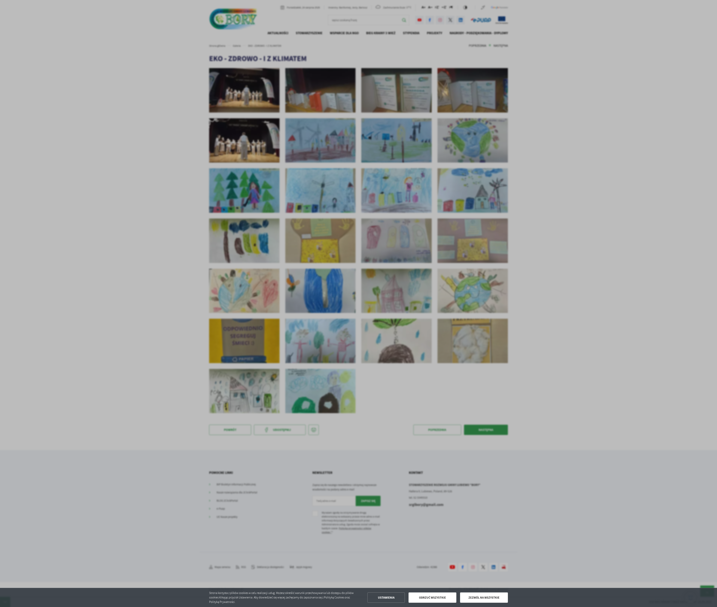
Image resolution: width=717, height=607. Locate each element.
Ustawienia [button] (386, 598)
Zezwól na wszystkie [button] (483, 598)
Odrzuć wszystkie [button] (432, 598)
